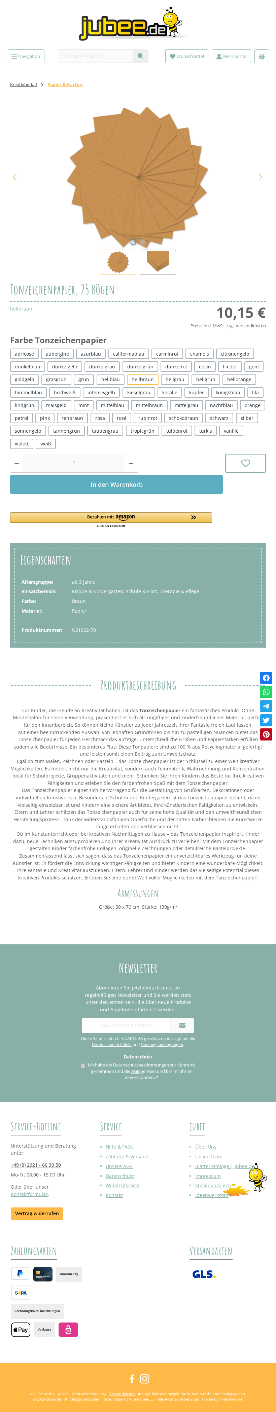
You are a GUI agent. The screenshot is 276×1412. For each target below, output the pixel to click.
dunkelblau (27, 366)
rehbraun (72, 418)
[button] (116, 520)
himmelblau (28, 392)
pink (45, 418)
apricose (24, 354)
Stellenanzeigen (213, 1185)
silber (247, 418)
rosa (100, 418)
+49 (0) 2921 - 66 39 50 (36, 1165)
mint (83, 405)
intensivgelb (101, 392)
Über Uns (205, 1147)
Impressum (208, 1176)
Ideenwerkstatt (212, 1195)
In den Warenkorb (117, 484)
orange (253, 405)
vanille (231, 431)
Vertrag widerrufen (37, 1213)
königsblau (228, 392)
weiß (45, 443)
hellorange (239, 379)
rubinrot (147, 418)
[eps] (68, 1329)
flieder (230, 366)
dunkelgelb (64, 366)
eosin (205, 366)
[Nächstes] (260, 177)
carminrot (167, 354)
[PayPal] (20, 1273)
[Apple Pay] (21, 1329)
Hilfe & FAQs (120, 1147)
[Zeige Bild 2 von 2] (142, 242)
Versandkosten (122, 1393)
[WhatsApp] (266, 692)
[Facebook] (266, 678)
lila (255, 392)
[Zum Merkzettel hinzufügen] (245, 463)
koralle (169, 392)
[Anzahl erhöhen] (131, 463)
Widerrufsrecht (123, 1185)
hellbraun (143, 379)
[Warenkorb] (261, 56)
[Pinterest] (266, 734)
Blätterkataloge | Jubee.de (224, 1166)
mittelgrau (186, 405)
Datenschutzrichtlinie (112, 1044)
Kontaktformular (29, 1194)
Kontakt (114, 1195)
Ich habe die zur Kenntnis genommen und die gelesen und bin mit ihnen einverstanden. (141, 1071)
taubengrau (105, 431)
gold (254, 366)
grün (83, 379)
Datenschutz (120, 1176)
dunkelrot (176, 366)
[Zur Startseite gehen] (138, 26)
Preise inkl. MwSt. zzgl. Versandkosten (228, 326)
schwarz (219, 418)
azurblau (91, 354)
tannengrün (66, 431)
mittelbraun (149, 405)
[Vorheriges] (15, 177)
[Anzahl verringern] (16, 463)
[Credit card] (43, 1274)
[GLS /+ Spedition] (204, 1274)
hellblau (110, 379)
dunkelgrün (140, 366)
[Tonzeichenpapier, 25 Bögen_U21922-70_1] (138, 177)
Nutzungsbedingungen (162, 1044)
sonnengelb (28, 431)
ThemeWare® (231, 1399)
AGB (135, 1071)
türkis (205, 431)
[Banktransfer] (21, 1292)
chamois (199, 354)
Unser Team (208, 1156)
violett (22, 443)
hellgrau (175, 379)
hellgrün (205, 379)
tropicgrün (142, 431)
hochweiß (65, 392)
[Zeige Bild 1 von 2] (133, 242)
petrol (21, 418)
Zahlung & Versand (127, 1156)
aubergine (57, 354)
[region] (138, 190)
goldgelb (24, 379)
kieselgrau (138, 392)
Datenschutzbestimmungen (141, 1065)
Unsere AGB (119, 1166)
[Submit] (182, 1025)
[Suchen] (140, 56)
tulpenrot (176, 431)
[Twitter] (266, 720)
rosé (122, 418)
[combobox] (96, 56)
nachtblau (221, 405)
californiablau (128, 354)
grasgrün (56, 379)
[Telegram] (266, 706)
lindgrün (24, 405)
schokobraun (183, 418)
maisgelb (56, 405)
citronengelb (235, 354)
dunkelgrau (102, 366)
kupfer (196, 392)
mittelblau (112, 405)
